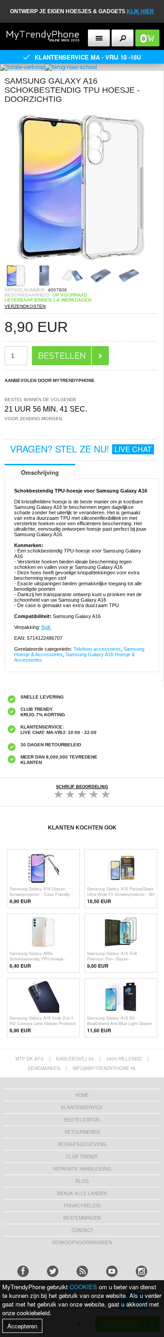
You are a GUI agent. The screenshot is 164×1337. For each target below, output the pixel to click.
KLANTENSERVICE (82, 1107)
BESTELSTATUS (82, 1119)
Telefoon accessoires (97, 649)
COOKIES (83, 1286)
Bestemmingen (82, 1218)
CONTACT (82, 1230)
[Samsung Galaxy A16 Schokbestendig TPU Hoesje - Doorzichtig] (82, 261)
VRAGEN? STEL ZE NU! (81, 448)
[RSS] (82, 1271)
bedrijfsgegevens (82, 1144)
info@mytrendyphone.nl (104, 1068)
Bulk (46, 627)
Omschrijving (40, 472)
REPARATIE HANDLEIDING (82, 1169)
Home (82, 1095)
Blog (82, 1181)
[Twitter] (52, 1271)
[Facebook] (23, 1271)
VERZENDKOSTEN (25, 306)
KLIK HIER (140, 11)
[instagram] (141, 1271)
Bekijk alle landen (82, 1193)
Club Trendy (82, 1156)
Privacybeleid (82, 1205)
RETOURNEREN (82, 1132)
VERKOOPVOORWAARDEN (82, 1242)
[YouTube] (112, 1271)
